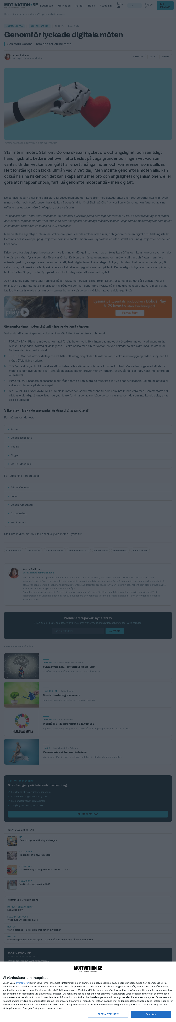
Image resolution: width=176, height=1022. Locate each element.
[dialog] (88, 992)
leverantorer (22, 983)
